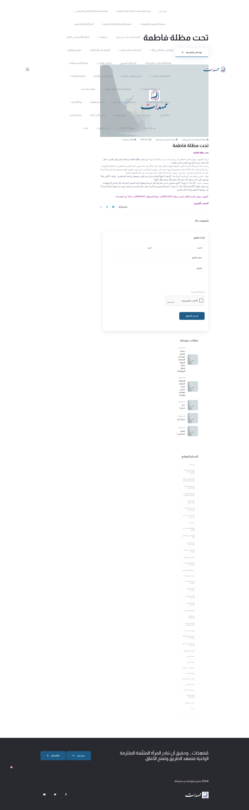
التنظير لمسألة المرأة (100, 50)
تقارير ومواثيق (74, 50)
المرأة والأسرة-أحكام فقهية (118, 89)
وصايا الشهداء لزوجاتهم (165, 140)
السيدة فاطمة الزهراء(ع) (161, 37)
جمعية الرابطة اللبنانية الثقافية (117, 24)
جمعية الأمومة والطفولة (153, 24)
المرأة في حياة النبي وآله (162, 50)
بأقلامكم (55, 755)
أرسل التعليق (192, 316)
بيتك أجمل (165, 115)
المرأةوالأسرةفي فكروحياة (158, 63)
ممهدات (103, 37)
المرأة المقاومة (78, 76)
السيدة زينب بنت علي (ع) (128, 37)
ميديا (86, 128)
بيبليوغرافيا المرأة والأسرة (158, 102)
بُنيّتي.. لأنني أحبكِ (98, 115)
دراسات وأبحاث (105, 63)
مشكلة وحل (76, 115)
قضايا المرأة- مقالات (160, 76)
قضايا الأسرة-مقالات (78, 63)
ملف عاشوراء (104, 128)
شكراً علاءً (181, 419)
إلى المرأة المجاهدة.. (150, 89)
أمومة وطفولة (97, 102)
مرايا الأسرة (76, 102)
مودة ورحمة (120, 115)
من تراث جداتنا (149, 128)
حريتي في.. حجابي (143, 115)
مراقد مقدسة (88, 89)
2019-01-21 (144, 140)
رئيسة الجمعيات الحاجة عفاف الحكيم (134, 11)
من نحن (162, 11)
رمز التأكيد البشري (198, 292)
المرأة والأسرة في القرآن (77, 37)
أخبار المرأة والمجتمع (84, 24)
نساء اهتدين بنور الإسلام (124, 102)
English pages (127, 128)
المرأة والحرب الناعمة (103, 76)
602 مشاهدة (128, 140)
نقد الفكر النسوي (128, 63)
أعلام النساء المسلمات (130, 50)
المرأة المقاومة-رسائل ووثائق (194, 140)
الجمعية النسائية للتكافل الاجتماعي (91, 11)
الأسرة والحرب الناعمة (131, 76)
